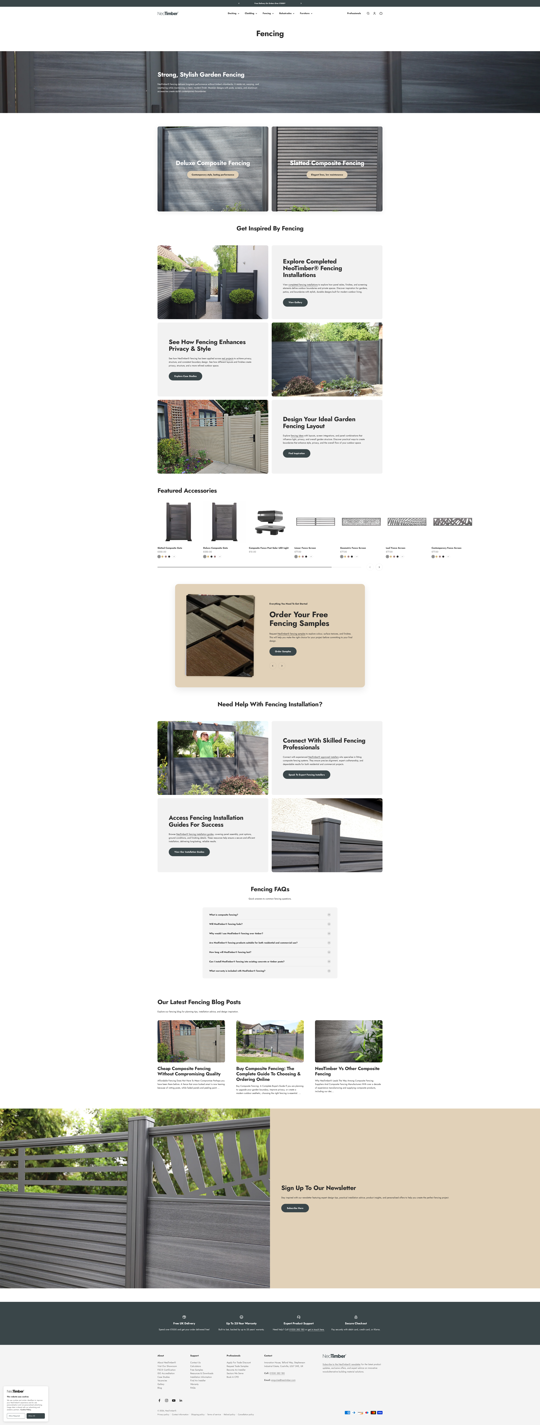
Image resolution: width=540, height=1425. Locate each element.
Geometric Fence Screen (353, 548)
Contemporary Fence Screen (446, 548)
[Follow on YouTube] (174, 1400)
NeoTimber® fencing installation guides (194, 834)
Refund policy (229, 1414)
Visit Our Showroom (167, 1366)
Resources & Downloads (201, 1373)
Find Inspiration (297, 453)
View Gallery (295, 302)
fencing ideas (297, 435)
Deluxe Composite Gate (215, 548)
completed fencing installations (303, 284)
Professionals (354, 13)
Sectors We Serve (235, 1373)
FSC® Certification (167, 1369)
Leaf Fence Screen (395, 548)
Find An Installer (198, 1380)
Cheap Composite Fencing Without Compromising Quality (189, 1071)
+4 (174, 556)
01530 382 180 (296, 1329)
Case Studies (164, 1377)
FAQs (192, 1387)
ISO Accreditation (166, 1373)
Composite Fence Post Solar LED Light (269, 548)
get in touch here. (316, 1329)
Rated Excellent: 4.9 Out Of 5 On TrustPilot (270, 3)
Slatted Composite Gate (170, 548)
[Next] (301, 3)
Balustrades (285, 13)
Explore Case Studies (185, 376)
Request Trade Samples (237, 1366)
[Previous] (238, 3)
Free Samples (196, 1369)
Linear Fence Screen (305, 548)
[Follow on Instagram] (166, 1400)
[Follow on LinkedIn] (181, 1400)
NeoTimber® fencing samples (291, 633)
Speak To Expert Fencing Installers (307, 774)
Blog (160, 1387)
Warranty (194, 1384)
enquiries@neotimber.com (283, 1380)
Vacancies (162, 1380)
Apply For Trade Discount (239, 1362)
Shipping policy (197, 1414)
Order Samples (283, 651)
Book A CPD (233, 1377)
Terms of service (214, 1414)
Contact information (180, 1414)
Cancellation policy (246, 1414)
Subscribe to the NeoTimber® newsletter (342, 1364)
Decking (232, 13)
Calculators (195, 1366)
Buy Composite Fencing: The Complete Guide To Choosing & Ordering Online (268, 1074)
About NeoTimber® (167, 1362)
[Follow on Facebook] (159, 1400)
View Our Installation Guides (189, 852)
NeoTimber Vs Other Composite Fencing (347, 1071)
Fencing (267, 13)
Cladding (249, 13)
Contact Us (195, 1362)
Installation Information (201, 1377)
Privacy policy (163, 1414)
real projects (227, 358)
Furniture (305, 13)
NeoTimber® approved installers (323, 757)
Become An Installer (236, 1369)
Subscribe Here (295, 1208)
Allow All (31, 1416)
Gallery (161, 1384)
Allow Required (14, 1416)
